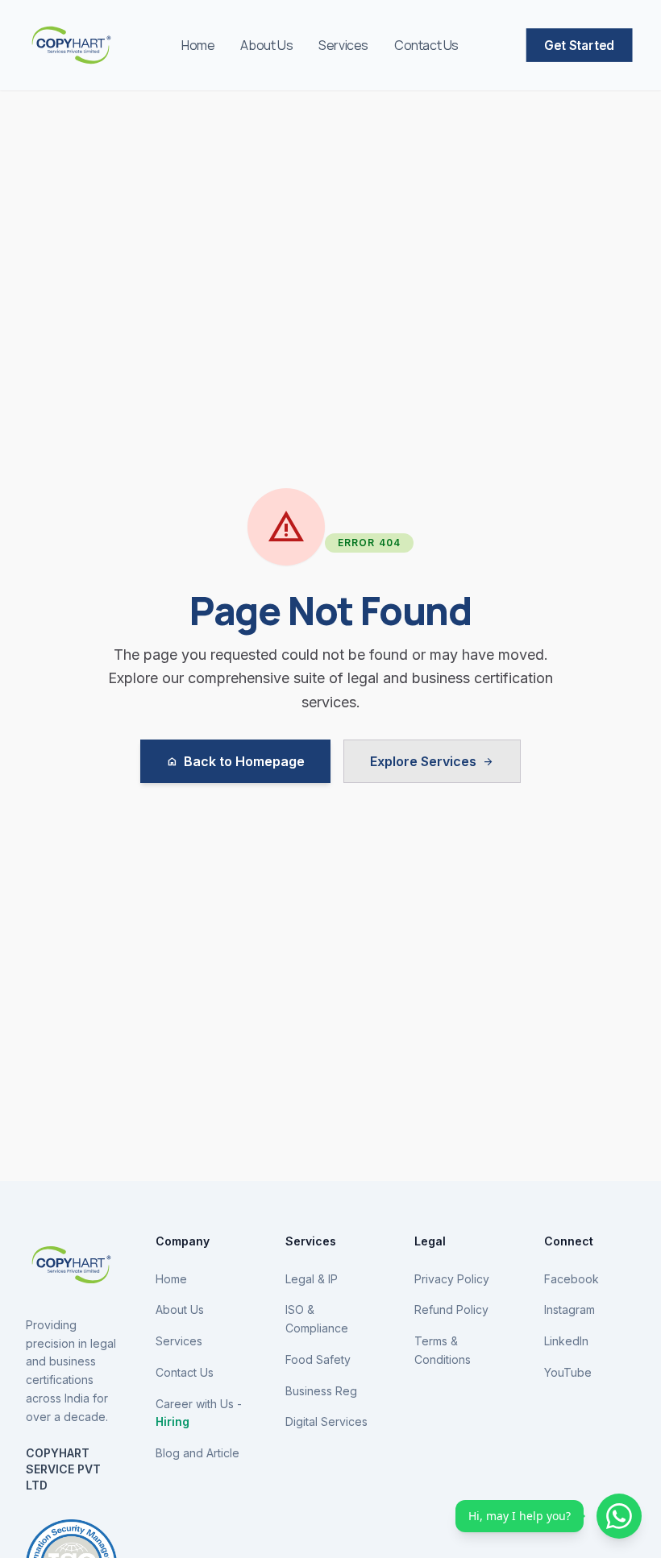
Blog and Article (197, 1453)
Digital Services (326, 1421)
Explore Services (432, 761)
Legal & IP (311, 1279)
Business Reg (321, 1391)
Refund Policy (451, 1309)
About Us (266, 45)
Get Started (578, 45)
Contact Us (426, 45)
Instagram (569, 1309)
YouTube (568, 1372)
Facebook (571, 1279)
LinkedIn (566, 1341)
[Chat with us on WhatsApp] (619, 1516)
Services (343, 45)
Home (197, 45)
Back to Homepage (235, 761)
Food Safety (318, 1359)
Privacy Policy (451, 1279)
